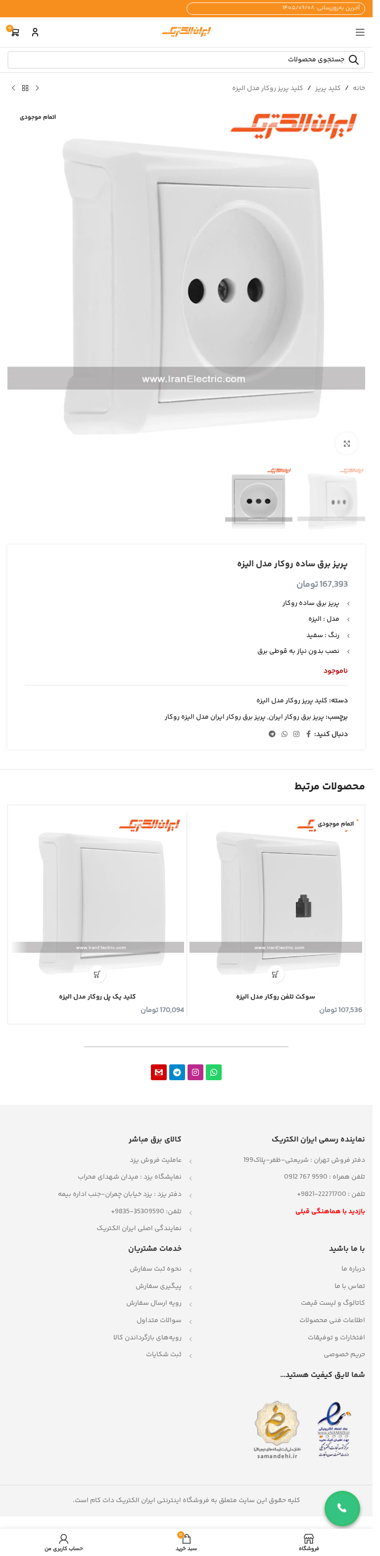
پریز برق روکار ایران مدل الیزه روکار (215, 717)
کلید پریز (328, 88)
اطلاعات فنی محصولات (332, 1320)
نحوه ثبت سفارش (156, 1269)
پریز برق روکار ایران (296, 717)
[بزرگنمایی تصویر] (346, 443)
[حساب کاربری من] (35, 32)
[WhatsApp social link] (284, 735)
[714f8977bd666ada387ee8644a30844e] (159, 1072)
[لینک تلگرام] (272, 735)
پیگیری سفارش (159, 1286)
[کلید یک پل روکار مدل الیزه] (97, 901)
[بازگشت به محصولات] (25, 88)
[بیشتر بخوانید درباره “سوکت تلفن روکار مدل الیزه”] (276, 974)
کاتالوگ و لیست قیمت (333, 1303)
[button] (97, 974)
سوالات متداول (159, 1320)
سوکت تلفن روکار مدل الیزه (275, 997)
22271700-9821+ (321, 1194)
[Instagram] (195, 1072)
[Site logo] (186, 32)
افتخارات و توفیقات (336, 1337)
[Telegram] (177, 1072)
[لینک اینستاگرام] (296, 735)
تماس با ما (349, 1286)
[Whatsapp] (214, 1072)
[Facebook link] (308, 735)
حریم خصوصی (344, 1354)
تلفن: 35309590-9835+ (146, 1211)
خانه (359, 88)
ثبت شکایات (164, 1354)
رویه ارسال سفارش (154, 1303)
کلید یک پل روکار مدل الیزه (97, 997)
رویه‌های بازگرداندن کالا (147, 1337)
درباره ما (353, 1269)
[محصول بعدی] (13, 88)
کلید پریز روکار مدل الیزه (267, 88)
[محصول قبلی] (37, 88)
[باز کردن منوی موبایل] (360, 32)
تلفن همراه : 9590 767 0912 (324, 1177)
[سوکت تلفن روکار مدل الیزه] (276, 901)
